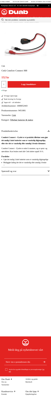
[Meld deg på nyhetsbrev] (44, 362)
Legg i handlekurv (28, 84)
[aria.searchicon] (2, 19)
